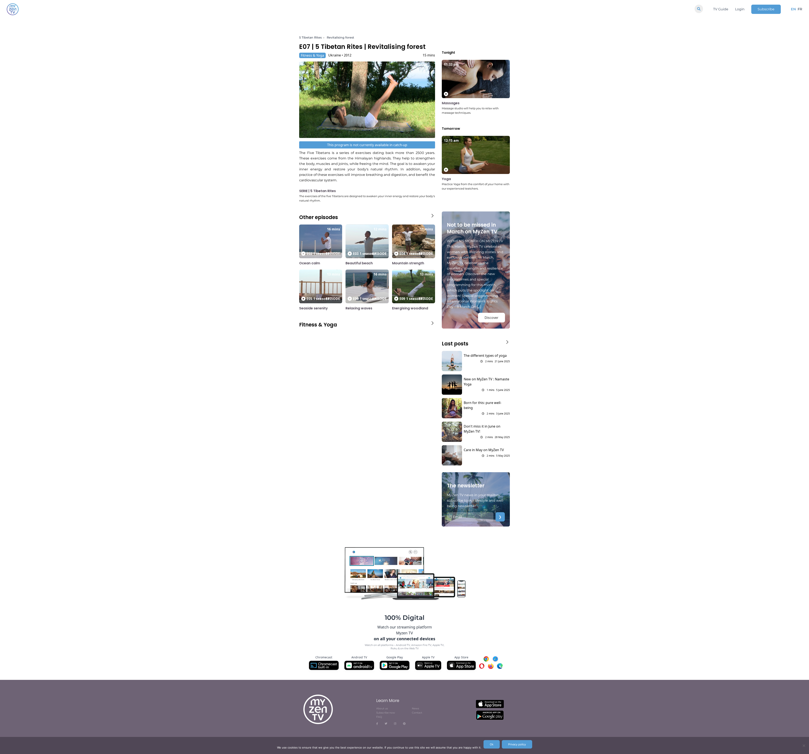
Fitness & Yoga (312, 55)
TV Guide (720, 9)
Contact (417, 712)
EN (793, 9)
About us (382, 708)
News (415, 708)
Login (740, 9)
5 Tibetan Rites (310, 37)
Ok (491, 744)
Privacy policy (517, 744)
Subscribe (766, 9)
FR (800, 9)
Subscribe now (385, 712)
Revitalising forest (340, 37)
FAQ (379, 716)
